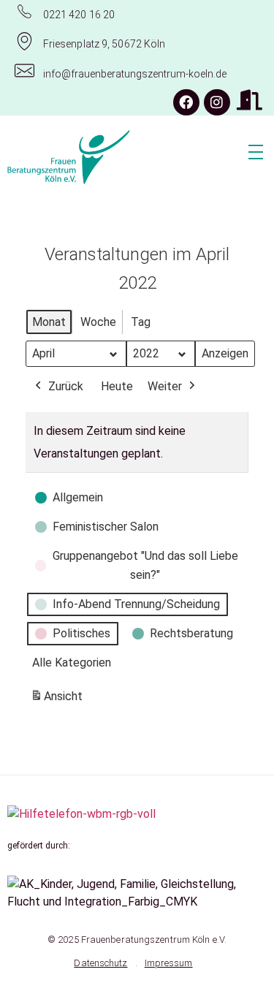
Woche (98, 322)
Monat (49, 322)
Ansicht (59, 700)
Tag (141, 322)
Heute (117, 386)
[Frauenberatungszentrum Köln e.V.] (111, 157)
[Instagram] (217, 102)
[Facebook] (186, 102)
